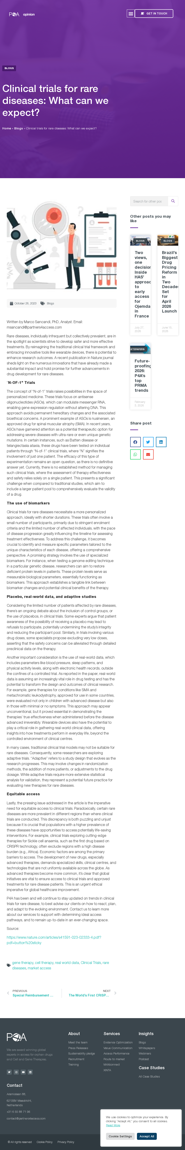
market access (39, 968)
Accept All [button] (147, 1136)
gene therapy (22, 963)
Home (6, 128)
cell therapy (44, 963)
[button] (131, 13)
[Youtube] (23, 1072)
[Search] (173, 201)
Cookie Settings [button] (120, 1136)
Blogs (18, 128)
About (74, 1033)
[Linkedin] (30, 1072)
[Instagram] (16, 1072)
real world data (67, 963)
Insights (146, 1033)
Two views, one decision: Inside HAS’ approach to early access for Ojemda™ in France (145, 284)
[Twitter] (9, 1072)
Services (112, 1033)
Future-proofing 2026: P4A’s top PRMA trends (143, 375)
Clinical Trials (91, 963)
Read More (113, 1125)
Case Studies (152, 1067)
